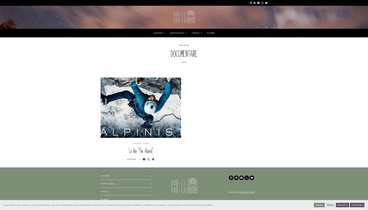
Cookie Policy (357, 205)
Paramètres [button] (342, 205)
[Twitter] (262, 3)
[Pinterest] (255, 3)
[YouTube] (266, 3)
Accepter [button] (319, 205)
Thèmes (196, 33)
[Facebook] (258, 3)
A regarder (137, 143)
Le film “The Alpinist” (141, 150)
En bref (211, 33)
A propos (158, 33)
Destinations (177, 33)
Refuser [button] (330, 205)
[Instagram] (251, 3)
